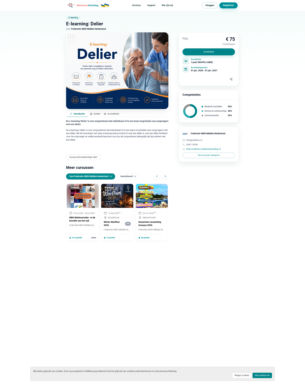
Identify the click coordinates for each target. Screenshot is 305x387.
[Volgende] (165, 176)
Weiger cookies (241, 375)
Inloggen (209, 5)
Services (136, 5)
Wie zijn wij (167, 5)
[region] (117, 212)
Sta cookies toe (262, 375)
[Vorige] (157, 176)
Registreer (228, 5)
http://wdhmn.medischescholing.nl (203, 149)
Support (151, 5)
